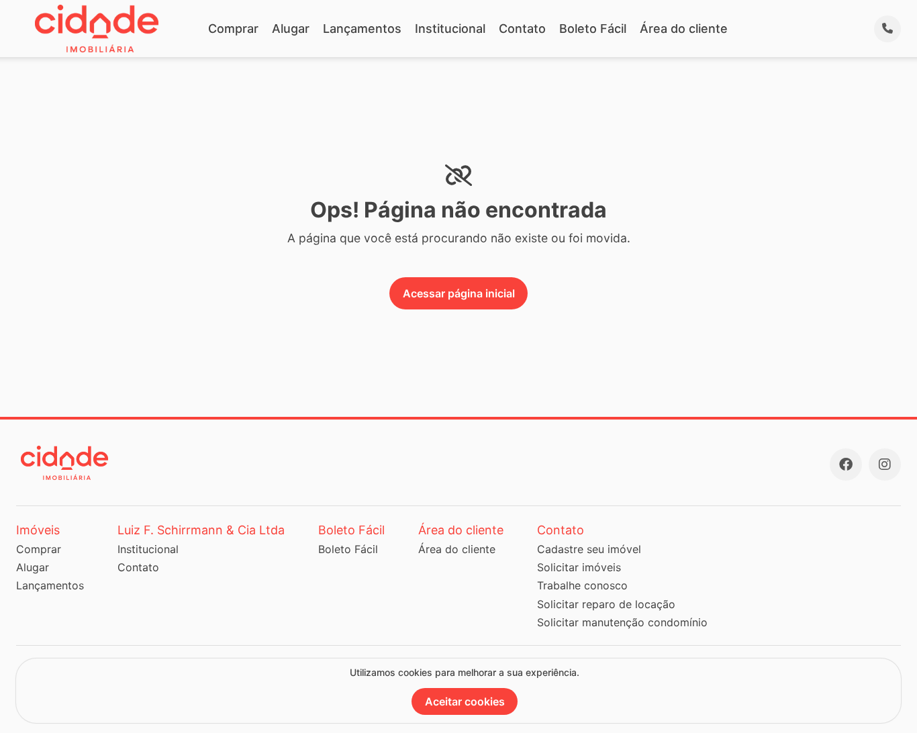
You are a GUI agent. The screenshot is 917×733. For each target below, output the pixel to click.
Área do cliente (684, 28)
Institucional (450, 28)
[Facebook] (846, 464)
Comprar (233, 28)
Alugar (290, 28)
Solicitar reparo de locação (606, 604)
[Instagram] (885, 464)
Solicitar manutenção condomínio (622, 622)
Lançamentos (362, 28)
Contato (522, 28)
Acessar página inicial (459, 293)
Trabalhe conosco (582, 585)
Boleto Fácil (592, 28)
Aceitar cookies (465, 701)
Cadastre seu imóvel (589, 549)
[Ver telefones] (887, 28)
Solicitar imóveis (579, 567)
